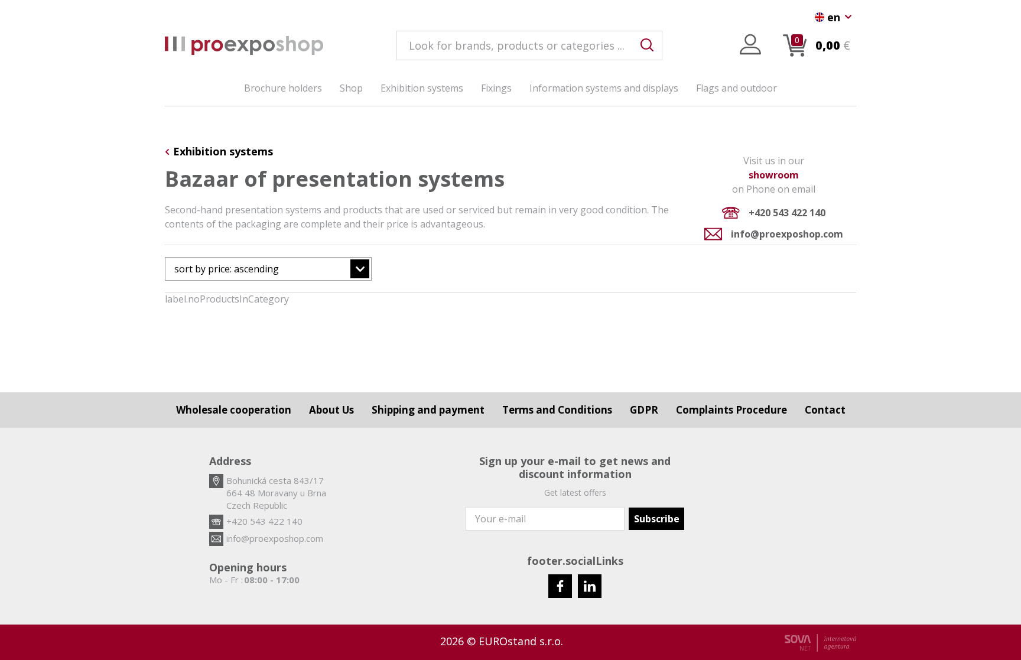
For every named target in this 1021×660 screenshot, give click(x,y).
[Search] (647, 45)
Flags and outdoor (736, 88)
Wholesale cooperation (233, 410)
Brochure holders (283, 88)
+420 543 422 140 (787, 212)
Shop (351, 88)
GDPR (644, 410)
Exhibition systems (422, 88)
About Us (331, 410)
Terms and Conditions (557, 410)
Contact (825, 410)
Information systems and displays (603, 88)
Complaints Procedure (731, 410)
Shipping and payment (428, 410)
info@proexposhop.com (787, 233)
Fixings (496, 88)
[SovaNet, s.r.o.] (820, 643)
